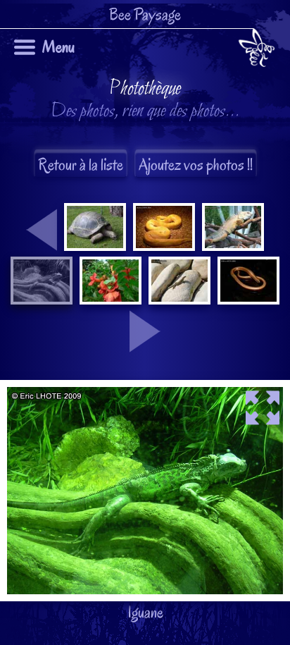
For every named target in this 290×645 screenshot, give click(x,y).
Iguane (139, 350)
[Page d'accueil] (256, 50)
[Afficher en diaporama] (145, 391)
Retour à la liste (80, 165)
